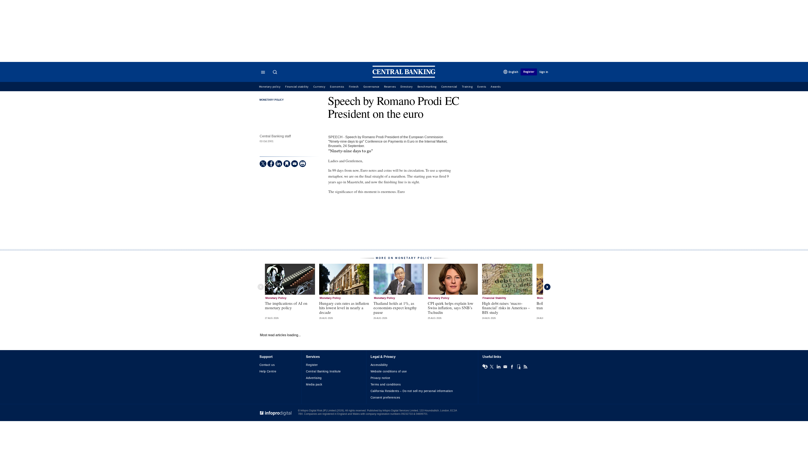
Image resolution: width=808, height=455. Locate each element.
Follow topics (485, 366)
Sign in (543, 72)
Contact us (267, 365)
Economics (337, 87)
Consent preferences (385, 398)
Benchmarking (427, 87)
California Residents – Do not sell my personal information (412, 391)
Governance (371, 87)
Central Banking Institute (323, 371)
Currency (319, 87)
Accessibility (379, 365)
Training (467, 87)
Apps (518, 366)
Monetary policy (269, 87)
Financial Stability (494, 298)
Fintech (354, 87)
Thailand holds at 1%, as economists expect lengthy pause (395, 307)
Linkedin (498, 366)
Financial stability (297, 87)
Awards (495, 87)
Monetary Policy (271, 100)
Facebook (511, 366)
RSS (525, 366)
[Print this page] (302, 163)
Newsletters (505, 366)
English (513, 72)
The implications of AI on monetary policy (286, 305)
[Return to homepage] (404, 77)
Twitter (491, 366)
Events (481, 87)
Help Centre (267, 371)
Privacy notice (380, 378)
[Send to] (294, 163)
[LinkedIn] (278, 163)
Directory (406, 87)
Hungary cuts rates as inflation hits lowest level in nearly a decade (344, 307)
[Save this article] (286, 163)
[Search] (275, 72)
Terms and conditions (386, 385)
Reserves (390, 87)
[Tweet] (263, 163)
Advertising (314, 378)
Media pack (314, 385)
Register (528, 72)
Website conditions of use (389, 371)
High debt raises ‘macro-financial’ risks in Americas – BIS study (506, 307)
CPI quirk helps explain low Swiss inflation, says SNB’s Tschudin (450, 307)
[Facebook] (270, 163)
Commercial (449, 87)
